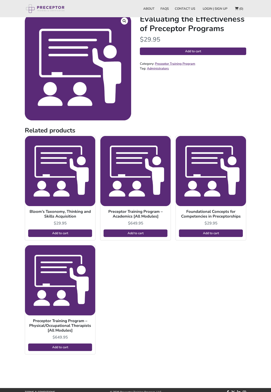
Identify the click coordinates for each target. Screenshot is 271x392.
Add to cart (193, 51)
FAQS (164, 9)
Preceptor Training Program (175, 64)
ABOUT (149, 9)
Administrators (158, 68)
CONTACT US (185, 9)
